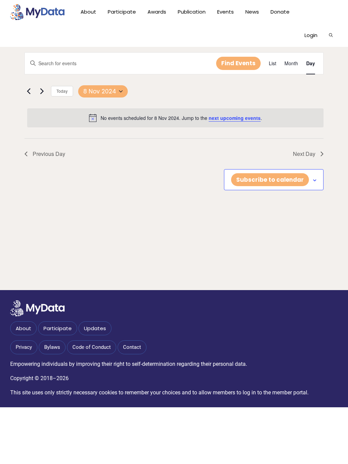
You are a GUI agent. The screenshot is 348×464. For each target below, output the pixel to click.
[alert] (175, 117)
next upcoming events (235, 117)
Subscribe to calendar (270, 180)
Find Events (238, 63)
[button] (331, 35)
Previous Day (49, 154)
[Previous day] (28, 91)
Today (62, 91)
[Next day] (42, 91)
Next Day (304, 154)
